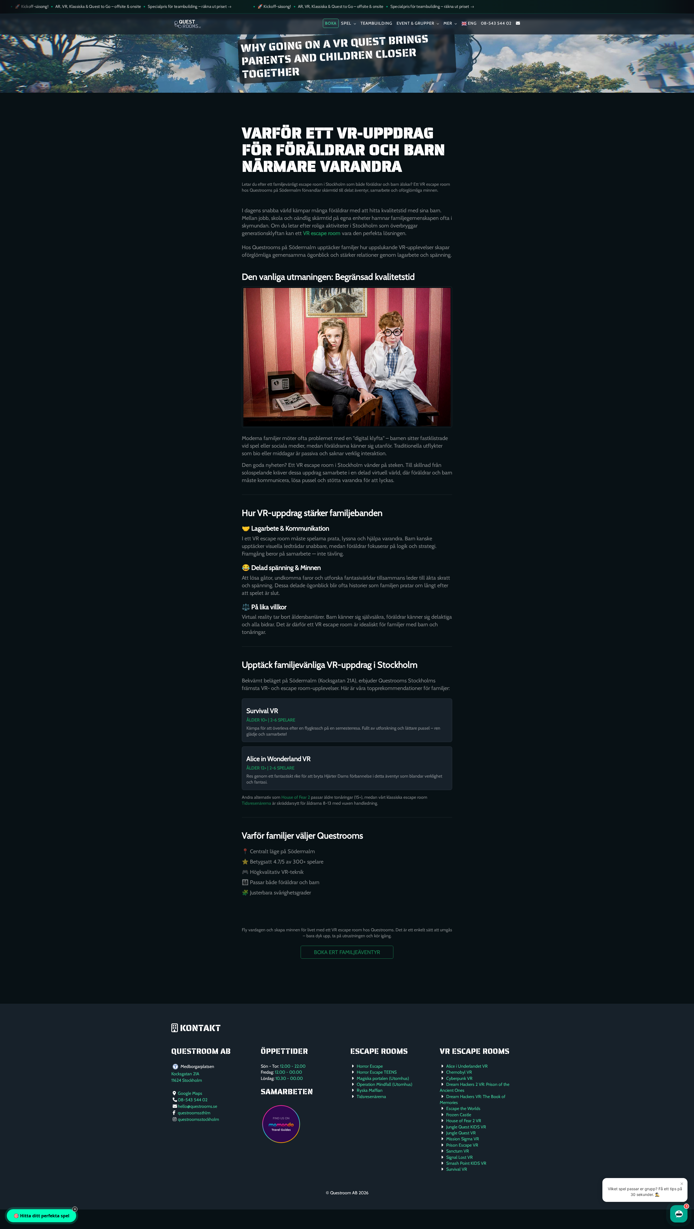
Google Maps (190, 1093)
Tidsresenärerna (256, 803)
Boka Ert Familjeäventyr (347, 952)
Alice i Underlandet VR (467, 1066)
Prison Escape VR (462, 1145)
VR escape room (321, 233)
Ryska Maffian (370, 1090)
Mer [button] (448, 23)
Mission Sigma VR (462, 1138)
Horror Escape (370, 1066)
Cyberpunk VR (459, 1078)
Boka (330, 23)
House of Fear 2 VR (463, 1120)
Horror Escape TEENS (377, 1072)
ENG (472, 23)
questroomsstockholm (198, 1119)
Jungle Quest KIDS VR (466, 1126)
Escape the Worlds (463, 1108)
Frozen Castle (458, 1114)
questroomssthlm (194, 1112)
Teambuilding (376, 23)
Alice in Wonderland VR (278, 759)
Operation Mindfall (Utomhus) (384, 1084)
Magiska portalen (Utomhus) (383, 1078)
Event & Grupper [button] (416, 23)
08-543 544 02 (496, 23)
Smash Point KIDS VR (466, 1163)
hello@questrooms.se (197, 1106)
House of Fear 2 (295, 797)
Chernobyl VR (459, 1072)
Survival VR (262, 711)
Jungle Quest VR (461, 1132)
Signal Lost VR (459, 1157)
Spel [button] (346, 23)
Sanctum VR (457, 1151)
